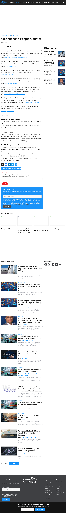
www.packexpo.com (7, 74)
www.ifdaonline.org (11, 66)
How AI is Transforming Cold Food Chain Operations (28, 450)
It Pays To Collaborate (8, 229)
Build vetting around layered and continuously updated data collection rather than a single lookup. (29, 361)
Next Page (14, 463)
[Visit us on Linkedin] (53, 264)
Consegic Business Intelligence (29, 453)
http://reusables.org (10, 83)
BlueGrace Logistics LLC (27, 307)
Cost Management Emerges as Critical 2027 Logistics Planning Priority (49, 71)
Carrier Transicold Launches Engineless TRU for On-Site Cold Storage (50, 53)
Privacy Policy (26, 204)
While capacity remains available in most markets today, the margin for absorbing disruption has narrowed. (30, 441)
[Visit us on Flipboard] (56, 264)
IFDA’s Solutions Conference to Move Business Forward (29, 371)
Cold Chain (15, 35)
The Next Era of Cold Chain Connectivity (28, 416)
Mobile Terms (17, 204)
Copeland (23, 419)
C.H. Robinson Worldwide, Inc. (28, 437)
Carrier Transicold (25, 273)
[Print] (2, 164)
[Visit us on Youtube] (60, 264)
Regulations (21, 350)
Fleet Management (23, 298)
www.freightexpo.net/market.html (14, 94)
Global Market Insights (27, 340)
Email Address (7, 193)
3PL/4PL (3, 226)
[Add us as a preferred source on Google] (16, 164)
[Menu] (63, 2)
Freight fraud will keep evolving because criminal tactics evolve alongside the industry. (30, 293)
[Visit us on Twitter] (49, 264)
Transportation (6, 35)
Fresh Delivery (54, 229)
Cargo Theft (21, 282)
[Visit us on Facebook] (45, 264)
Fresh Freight (24, 358)
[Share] (6, 164)
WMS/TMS (20, 316)
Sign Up (7, 206)
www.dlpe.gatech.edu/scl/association (15, 57)
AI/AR (19, 446)
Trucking (20, 429)
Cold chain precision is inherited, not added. (29, 409)
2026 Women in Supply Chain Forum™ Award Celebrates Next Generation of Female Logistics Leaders (30, 389)
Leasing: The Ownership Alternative (41, 229)
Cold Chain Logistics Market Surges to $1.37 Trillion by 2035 (29, 337)
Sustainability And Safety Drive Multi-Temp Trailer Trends (23, 230)
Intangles (23, 290)
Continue (40, 509)
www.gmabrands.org (32, 102)
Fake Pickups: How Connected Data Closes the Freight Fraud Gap (49, 62)
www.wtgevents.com (7, 111)
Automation (53, 226)
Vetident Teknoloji (26, 407)
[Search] (60, 2)
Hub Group (24, 324)
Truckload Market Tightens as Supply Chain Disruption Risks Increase (29, 433)
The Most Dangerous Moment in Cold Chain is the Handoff (30, 404)
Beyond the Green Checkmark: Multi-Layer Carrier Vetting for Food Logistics (29, 354)
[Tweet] (12, 164)
